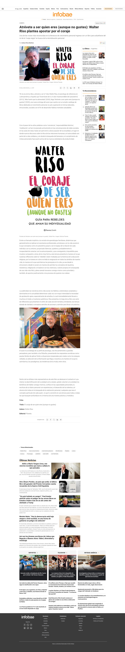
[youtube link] (24, 628)
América (45, 618)
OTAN (74, 19)
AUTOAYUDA (54, 454)
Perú (57, 8)
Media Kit (81, 630)
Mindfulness (59, 451)
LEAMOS (38, 454)
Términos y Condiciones (98, 618)
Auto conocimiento (34, 451)
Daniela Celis (59, 19)
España (48, 8)
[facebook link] (24, 625)
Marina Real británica (68, 19)
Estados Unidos (34, 8)
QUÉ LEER (45, 454)
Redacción (63, 618)
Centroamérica (64, 8)
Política (93, 8)
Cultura (22, 454)
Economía (98, 8)
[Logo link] (62, 14)
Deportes (87, 8)
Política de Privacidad (98, 621)
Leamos (21, 23)
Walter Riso (23, 451)
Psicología (30, 454)
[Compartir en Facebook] (64, 88)
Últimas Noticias (79, 8)
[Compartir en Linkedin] (70, 88)
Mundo (71, 8)
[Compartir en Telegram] (74, 88)
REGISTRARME (108, 8)
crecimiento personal (47, 451)
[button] (2, 8)
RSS (45, 637)
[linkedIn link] (31, 628)
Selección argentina (51, 19)
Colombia (41, 8)
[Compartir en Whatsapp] (60, 88)
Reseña (67, 451)
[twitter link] (28, 625)
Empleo (63, 621)
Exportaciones (80, 19)
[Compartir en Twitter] (67, 88)
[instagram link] (31, 625)
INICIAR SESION (119, 8)
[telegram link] (28, 628)
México (53, 8)
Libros (73, 451)
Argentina (25, 8)
